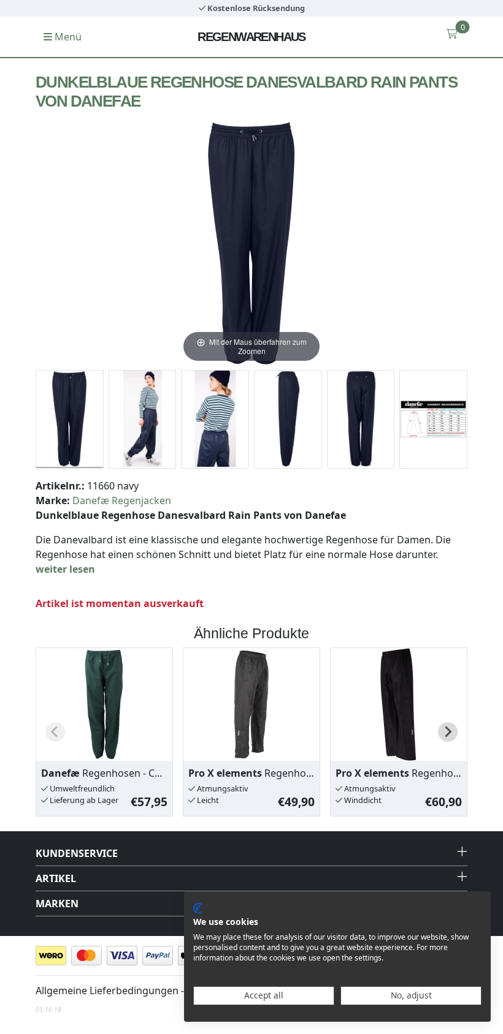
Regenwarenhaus (251, 36)
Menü (67, 36)
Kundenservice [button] (77, 853)
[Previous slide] (55, 732)
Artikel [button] (56, 878)
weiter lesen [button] (65, 569)
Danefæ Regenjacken (121, 500)
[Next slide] (448, 732)
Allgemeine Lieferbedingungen (107, 990)
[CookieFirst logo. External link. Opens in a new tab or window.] (197, 908)
